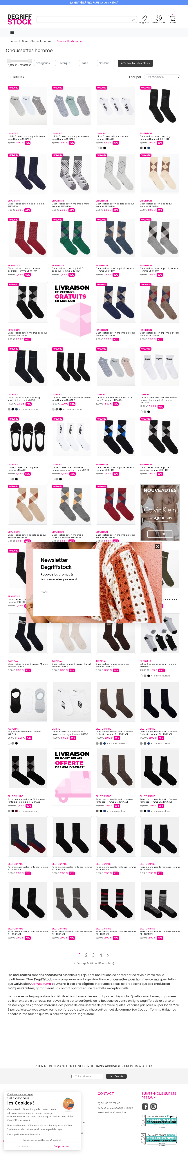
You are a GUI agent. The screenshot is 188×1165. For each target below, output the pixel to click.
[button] (157, 546)
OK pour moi (61, 1146)
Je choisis (23, 1146)
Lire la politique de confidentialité (23, 1134)
